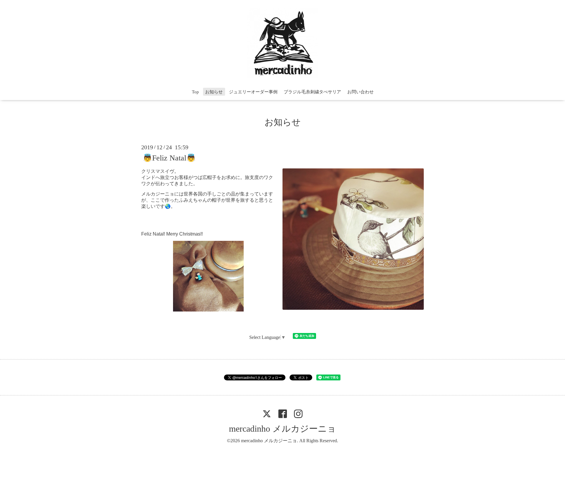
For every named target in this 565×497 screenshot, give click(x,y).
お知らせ (214, 92)
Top (195, 92)
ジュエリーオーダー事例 (253, 92)
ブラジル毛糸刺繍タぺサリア (312, 92)
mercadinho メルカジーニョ (282, 428)
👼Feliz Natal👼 (169, 157)
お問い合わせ (360, 92)
